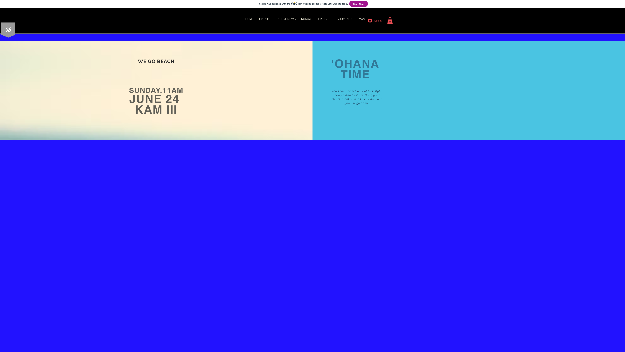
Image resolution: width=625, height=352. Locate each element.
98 (8, 29)
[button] (390, 20)
